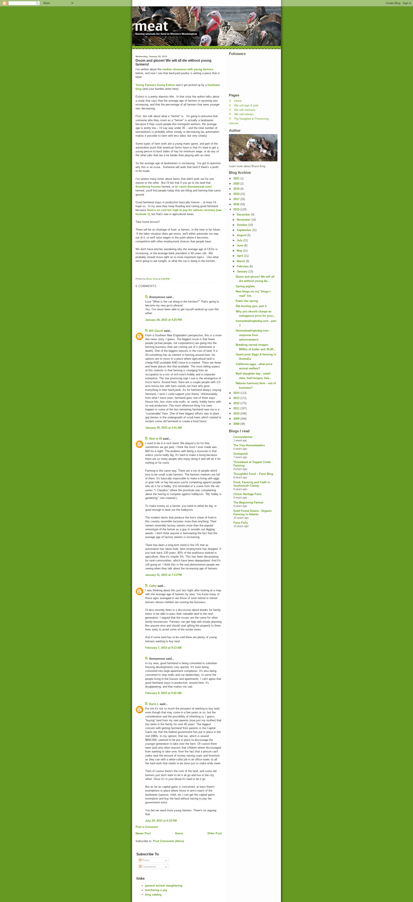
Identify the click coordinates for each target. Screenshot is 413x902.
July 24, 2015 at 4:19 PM (161, 820)
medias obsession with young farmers (187, 69)
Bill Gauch (156, 330)
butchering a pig (156, 890)
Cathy (153, 585)
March (241, 261)
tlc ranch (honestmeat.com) (193, 186)
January (242, 271)
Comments (149, 866)
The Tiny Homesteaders (249, 445)
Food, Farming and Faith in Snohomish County (251, 484)
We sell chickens (245, 110)
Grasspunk (240, 453)
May (240, 250)
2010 (236, 413)
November (244, 219)
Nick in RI (155, 438)
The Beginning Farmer (248, 502)
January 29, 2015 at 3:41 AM (163, 427)
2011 (236, 408)
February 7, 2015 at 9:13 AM (163, 647)
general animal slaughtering (163, 885)
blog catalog (153, 894)
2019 (236, 188)
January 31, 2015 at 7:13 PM (163, 574)
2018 (236, 194)
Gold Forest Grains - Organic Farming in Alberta (252, 512)
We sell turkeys (244, 114)
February (243, 266)
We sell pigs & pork (246, 105)
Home (179, 833)
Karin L (154, 704)
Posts (146, 860)
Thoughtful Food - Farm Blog (253, 473)
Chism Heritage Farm (247, 494)
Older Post (214, 833)
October (242, 224)
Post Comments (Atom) (168, 841)
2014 (236, 392)
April (240, 255)
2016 (236, 204)
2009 (236, 418)
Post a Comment (147, 827)
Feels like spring (247, 301)
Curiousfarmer (243, 437)
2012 (236, 403)
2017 (236, 199)
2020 (236, 183)
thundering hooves (148, 186)
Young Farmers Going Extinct (155, 85)
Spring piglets (245, 286)
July (240, 240)
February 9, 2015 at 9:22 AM (163, 693)
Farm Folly (240, 522)
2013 (236, 398)
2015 (236, 209)
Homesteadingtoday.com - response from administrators (253, 335)
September (244, 230)
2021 (236, 178)
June (240, 245)
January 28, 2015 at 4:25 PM (163, 319)
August (242, 235)
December (244, 214)
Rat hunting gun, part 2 (251, 306)
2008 (236, 423)
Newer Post (143, 833)
